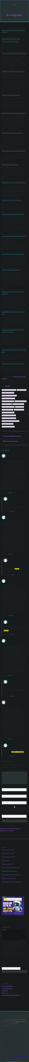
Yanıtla (10, 492)
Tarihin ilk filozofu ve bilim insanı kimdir (10, 421)
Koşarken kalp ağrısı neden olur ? (8, 857)
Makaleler (7, 386)
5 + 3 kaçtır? (4, 813)
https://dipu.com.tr (4, 830)
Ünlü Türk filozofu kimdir (7, 423)
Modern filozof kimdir (19, 409)
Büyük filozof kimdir (21, 389)
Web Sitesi (4, 800)
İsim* (3, 787)
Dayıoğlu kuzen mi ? (6, 860)
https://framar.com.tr (15, 828)
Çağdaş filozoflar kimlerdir (8, 392)
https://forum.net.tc (5, 828)
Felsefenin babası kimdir (18, 404)
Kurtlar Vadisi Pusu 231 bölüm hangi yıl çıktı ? (11, 867)
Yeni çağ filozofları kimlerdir (8, 426)
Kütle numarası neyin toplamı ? (8, 849)
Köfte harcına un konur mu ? (7, 864)
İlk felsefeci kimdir (19, 406)
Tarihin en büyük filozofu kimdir (9, 418)
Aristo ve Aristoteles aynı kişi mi (9, 389)
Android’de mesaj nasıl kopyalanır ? (9, 878)
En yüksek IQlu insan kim (20, 401)
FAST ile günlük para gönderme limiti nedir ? (11, 874)
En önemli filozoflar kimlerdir (8, 398)
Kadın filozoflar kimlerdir (7, 409)
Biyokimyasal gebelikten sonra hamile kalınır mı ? (12, 882)
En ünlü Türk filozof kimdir (8, 401)
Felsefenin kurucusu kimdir (8, 406)
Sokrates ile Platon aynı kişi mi (9, 415)
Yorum (3, 770)
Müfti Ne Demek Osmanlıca (10, 441)
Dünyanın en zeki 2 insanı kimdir (9, 395)
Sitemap (12, 830)
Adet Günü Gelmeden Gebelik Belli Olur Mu (10, 995)
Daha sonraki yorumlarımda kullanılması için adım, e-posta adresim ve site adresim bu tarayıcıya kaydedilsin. (13, 809)
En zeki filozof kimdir (7, 404)
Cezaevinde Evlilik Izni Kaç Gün (12, 436)
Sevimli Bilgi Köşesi (14, 15)
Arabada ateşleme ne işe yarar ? (8, 853)
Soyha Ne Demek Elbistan (7, 986)
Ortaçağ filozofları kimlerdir (8, 412)
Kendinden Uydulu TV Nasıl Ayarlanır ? (10, 871)
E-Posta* (3, 793)
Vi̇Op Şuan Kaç (5, 990)
